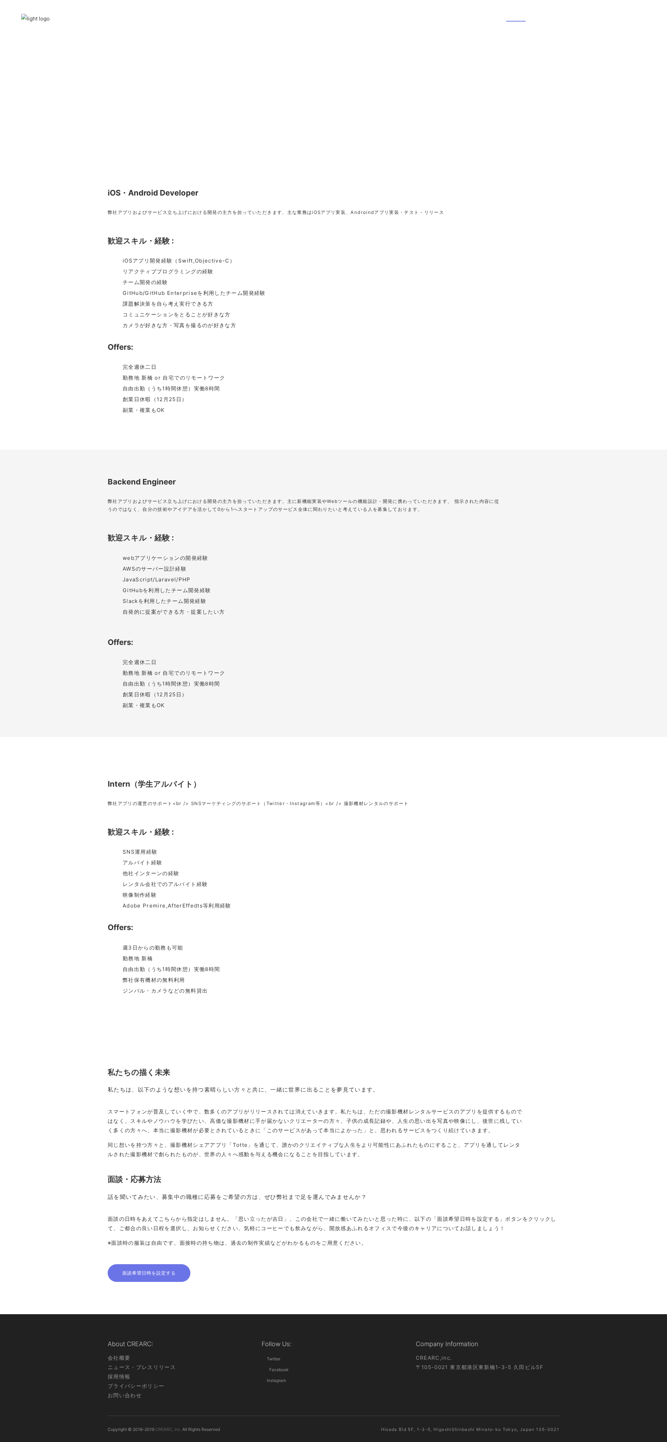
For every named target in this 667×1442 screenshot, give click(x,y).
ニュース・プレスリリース (142, 1367)
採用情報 (119, 1376)
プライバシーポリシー (136, 1386)
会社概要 (119, 1357)
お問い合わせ (125, 1395)
